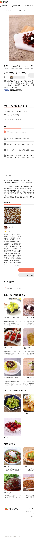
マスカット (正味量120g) (11, 115)
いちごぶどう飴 (9, 347)
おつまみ (6, 413)
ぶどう (6, 437)
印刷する (19, 90)
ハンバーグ (7, 493)
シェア (7, 90)
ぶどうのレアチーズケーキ (11, 377)
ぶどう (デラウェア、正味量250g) (14, 111)
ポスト (13, 90)
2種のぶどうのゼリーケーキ (11, 317)
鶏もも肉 (6, 466)
